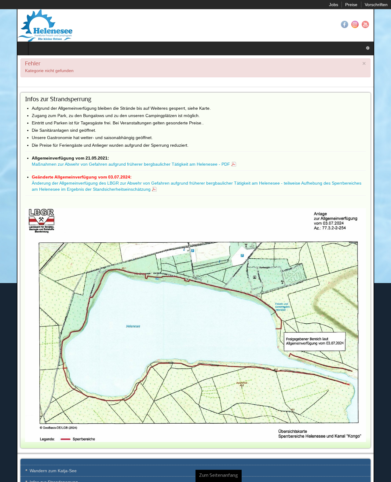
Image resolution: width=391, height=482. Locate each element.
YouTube (382, 24)
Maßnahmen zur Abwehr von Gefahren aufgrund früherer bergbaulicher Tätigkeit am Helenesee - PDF (114, 164)
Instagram (371, 24)
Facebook (361, 24)
